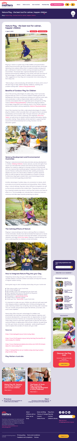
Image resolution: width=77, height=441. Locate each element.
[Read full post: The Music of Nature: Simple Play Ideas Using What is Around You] (59, 284)
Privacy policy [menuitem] (21, 435)
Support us (63, 436)
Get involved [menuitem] (36, 4)
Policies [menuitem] (36, 437)
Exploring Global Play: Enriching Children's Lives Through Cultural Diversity (68, 306)
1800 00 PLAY (63, 420)
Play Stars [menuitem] (51, 412)
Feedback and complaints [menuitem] (24, 437)
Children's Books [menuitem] (53, 418)
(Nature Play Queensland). (38, 106)
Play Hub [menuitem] (50, 414)
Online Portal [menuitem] (41, 418)
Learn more (64, 364)
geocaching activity (22, 296)
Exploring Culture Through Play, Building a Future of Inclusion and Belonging (68, 299)
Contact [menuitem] (50, 416)
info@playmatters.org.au (66, 422)
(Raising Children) (17, 164)
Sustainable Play (42, 31)
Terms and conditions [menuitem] (33, 435)
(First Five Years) (23, 237)
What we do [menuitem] (26, 4)
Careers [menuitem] (39, 416)
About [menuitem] (18, 4)
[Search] (72, 267)
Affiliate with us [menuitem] (30, 414)
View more (7, 390)
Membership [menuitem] (45, 4)
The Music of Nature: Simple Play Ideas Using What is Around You (68, 284)
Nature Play (33, 31)
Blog (3, 15)
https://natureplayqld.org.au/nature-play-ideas (20, 334)
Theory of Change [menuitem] (42, 414)
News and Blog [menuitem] (41, 412)
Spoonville (20, 299)
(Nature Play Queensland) (18, 102)
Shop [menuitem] (27, 418)
